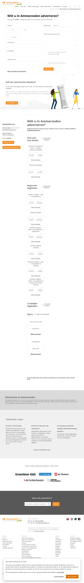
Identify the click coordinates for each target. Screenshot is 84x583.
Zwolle (57, 556)
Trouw (72, 544)
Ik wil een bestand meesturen (57, 63)
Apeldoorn (58, 541)
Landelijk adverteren (7, 548)
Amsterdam (58, 539)
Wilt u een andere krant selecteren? (16, 71)
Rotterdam (58, 552)
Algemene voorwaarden (28, 539)
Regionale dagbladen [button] (32, 186)
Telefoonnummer (11, 59)
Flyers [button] (30, 314)
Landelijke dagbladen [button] (32, 304)
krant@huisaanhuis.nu (75, 9)
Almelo (57, 538)
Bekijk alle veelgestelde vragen (42, 449)
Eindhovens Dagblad (75, 539)
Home (16, 6)
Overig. (14, 37)
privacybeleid (60, 572)
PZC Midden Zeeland (76, 541)
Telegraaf (72, 543)
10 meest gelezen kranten (29, 544)
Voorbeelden (57, 6)
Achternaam (10, 42)
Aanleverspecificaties (27, 538)
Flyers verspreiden (27, 556)
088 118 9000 (63, 9)
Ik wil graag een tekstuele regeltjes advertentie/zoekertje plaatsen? (67, 428)
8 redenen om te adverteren (29, 546)
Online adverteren (45, 6)
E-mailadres (10, 51)
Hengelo (57, 548)
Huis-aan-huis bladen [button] (33, 139)
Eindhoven (58, 544)
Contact (64, 6)
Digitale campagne (27, 549)
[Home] (12, 3)
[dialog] (42, 569)
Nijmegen (57, 551)
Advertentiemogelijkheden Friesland (31, 557)
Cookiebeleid (25, 551)
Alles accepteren (72, 576)
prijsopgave (47, 93)
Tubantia (72, 546)
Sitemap (24, 543)
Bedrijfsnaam (51, 25)
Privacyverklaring (39, 531)
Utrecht (57, 554)
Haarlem (57, 546)
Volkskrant (73, 548)
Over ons (23, 6)
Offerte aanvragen (33, 6)
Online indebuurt (26, 554)
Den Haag (58, 543)
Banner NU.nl (25, 552)
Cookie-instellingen (59, 576)
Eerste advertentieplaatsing (29, 548)
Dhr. (13, 30)
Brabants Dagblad (75, 538)
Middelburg (58, 549)
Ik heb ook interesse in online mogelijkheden (57, 53)
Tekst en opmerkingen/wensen (52, 34)
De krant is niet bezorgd (13, 426)
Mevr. (25, 30)
